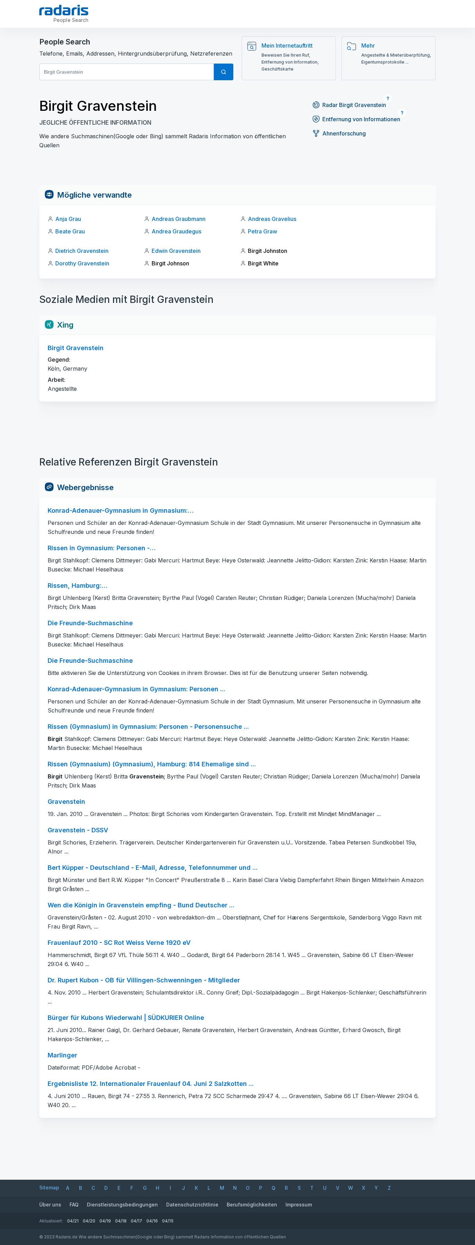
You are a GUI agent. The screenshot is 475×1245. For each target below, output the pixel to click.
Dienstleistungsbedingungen (122, 1204)
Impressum (298, 1204)
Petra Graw (262, 231)
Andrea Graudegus (176, 231)
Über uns (50, 1204)
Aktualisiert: (51, 1220)
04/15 (168, 1220)
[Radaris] (63, 10)
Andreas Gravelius (272, 218)
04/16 (152, 1220)
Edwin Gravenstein (176, 250)
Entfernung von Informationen (361, 119)
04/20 (89, 1220)
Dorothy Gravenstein (82, 263)
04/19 (105, 1220)
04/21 (73, 1220)
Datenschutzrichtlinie (192, 1204)
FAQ (74, 1204)
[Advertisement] (237, 169)
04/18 (121, 1220)
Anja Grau (68, 218)
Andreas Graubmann (179, 218)
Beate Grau (70, 231)
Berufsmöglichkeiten (252, 1204)
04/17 (136, 1220)
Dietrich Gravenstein (81, 250)
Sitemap (49, 1187)
